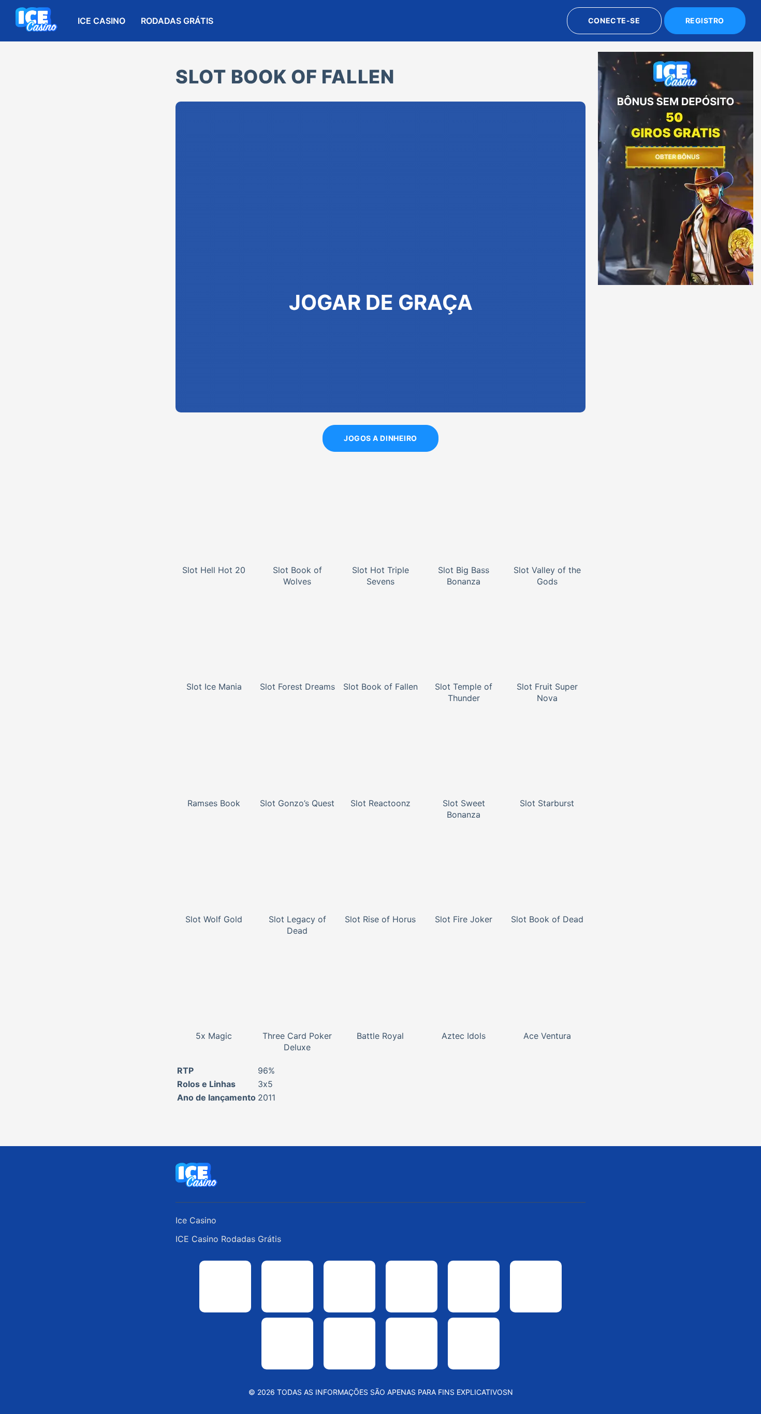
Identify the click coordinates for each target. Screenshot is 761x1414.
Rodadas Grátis (177, 21)
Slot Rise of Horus (380, 919)
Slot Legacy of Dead (297, 925)
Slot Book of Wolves (297, 576)
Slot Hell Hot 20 (213, 570)
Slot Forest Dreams (297, 686)
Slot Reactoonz (380, 803)
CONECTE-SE (614, 20)
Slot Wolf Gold (213, 919)
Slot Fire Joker (463, 919)
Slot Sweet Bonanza (464, 809)
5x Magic (214, 1036)
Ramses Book (213, 803)
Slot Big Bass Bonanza (463, 576)
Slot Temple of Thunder (463, 692)
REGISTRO (704, 20)
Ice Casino (101, 21)
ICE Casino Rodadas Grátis (228, 1239)
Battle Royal (380, 1036)
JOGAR (213, 506)
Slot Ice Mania (214, 686)
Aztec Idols (464, 1036)
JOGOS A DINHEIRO (380, 438)
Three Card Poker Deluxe (297, 1041)
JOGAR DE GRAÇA (214, 533)
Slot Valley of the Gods (547, 576)
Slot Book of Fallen (380, 686)
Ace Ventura (547, 1036)
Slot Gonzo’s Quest (297, 803)
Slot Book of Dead (547, 919)
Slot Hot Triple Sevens (380, 576)
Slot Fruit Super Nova (547, 692)
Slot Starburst (547, 803)
